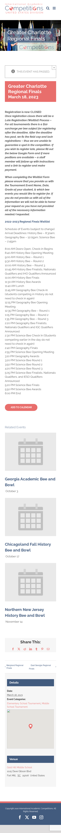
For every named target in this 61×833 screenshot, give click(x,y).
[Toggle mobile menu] (54, 8)
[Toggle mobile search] (47, 8)
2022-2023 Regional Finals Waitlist (27, 221)
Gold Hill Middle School (19, 767)
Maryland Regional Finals (15, 666)
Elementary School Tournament (24, 703)
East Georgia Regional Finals (40, 667)
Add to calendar (21, 407)
